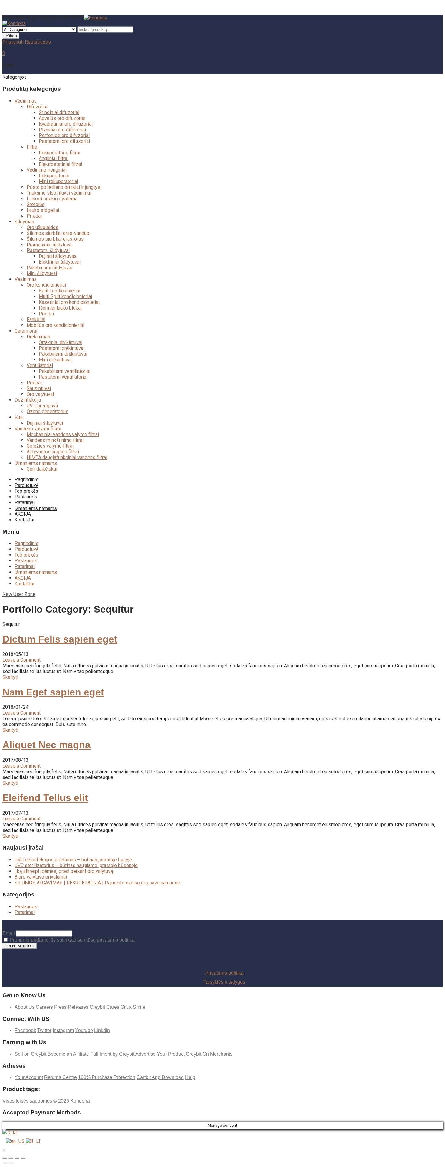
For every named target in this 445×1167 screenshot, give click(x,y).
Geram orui (26, 331)
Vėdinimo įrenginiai (47, 170)
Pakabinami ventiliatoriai (64, 371)
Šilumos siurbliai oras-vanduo (58, 233)
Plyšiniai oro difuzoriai (62, 130)
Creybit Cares (104, 1007)
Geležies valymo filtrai (50, 446)
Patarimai (25, 502)
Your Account (29, 1077)
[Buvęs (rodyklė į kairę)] (4, 1163)
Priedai (34, 216)
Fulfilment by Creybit (112, 1054)
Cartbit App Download (160, 1077)
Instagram (63, 1030)
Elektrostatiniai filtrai (60, 164)
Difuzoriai (37, 107)
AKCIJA (23, 514)
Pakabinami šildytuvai (49, 268)
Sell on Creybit (30, 1054)
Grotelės (35, 204)
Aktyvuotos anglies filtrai (53, 452)
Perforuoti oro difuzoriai (64, 135)
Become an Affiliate (69, 1054)
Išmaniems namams (36, 463)
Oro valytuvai (40, 394)
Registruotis (38, 42)
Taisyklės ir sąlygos (224, 982)
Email (8, 933)
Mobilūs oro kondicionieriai (55, 325)
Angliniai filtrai (53, 158)
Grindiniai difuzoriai (59, 112)
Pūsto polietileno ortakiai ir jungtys (63, 187)
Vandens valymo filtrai (38, 429)
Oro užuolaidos (42, 227)
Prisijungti (13, 42)
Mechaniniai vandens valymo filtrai (63, 434)
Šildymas (24, 222)
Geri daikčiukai (42, 469)
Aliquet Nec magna (46, 744)
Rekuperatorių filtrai (59, 153)
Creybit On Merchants (209, 1054)
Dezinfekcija (28, 400)
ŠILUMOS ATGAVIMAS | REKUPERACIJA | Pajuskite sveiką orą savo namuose (97, 883)
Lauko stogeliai (43, 210)
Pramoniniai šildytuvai (50, 245)
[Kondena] (95, 18)
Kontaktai (24, 520)
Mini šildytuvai (42, 273)
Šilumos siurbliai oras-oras (55, 239)
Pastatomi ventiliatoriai (63, 377)
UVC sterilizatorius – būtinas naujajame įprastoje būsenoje (76, 865)
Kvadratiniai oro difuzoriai (66, 124)
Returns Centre (60, 1077)
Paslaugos (26, 497)
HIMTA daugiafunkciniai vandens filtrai (67, 457)
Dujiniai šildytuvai (45, 423)
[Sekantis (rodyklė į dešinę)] (10, 1163)
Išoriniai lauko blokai (60, 308)
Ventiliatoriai (40, 365)
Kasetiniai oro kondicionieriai (69, 302)
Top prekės (26, 491)
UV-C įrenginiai (42, 406)
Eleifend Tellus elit (45, 797)
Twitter (44, 1030)
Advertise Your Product (160, 1054)
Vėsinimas (26, 279)
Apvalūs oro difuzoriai (62, 118)
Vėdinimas (26, 101)
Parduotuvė (26, 485)
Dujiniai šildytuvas (58, 256)
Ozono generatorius (47, 411)
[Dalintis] (10, 1158)
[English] (16, 1141)
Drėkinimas (38, 337)
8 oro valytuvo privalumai (41, 877)
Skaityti (10, 677)
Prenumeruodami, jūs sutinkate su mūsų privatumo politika (71, 939)
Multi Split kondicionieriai (65, 296)
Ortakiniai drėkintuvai (60, 342)
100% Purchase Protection (106, 1077)
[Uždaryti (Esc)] (4, 1158)
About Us (25, 1007)
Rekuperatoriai (54, 176)
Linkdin (102, 1030)
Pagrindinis (26, 479)
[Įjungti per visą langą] (17, 1158)
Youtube (84, 1030)
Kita (19, 417)
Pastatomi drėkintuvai (61, 348)
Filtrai (32, 147)
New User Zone (18, 594)
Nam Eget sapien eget (53, 692)
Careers (44, 1007)
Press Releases (71, 1007)
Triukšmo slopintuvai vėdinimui (59, 193)
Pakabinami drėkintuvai (63, 354)
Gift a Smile (132, 1007)
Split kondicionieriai (59, 291)
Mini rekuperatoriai (58, 181)
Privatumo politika (224, 972)
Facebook (25, 1030)
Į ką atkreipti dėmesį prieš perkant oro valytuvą (64, 871)
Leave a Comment (21, 660)
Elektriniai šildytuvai (60, 262)
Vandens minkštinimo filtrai (55, 440)
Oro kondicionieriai (46, 285)
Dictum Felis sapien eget (59, 639)
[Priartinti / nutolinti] (23, 1158)
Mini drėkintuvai (55, 360)
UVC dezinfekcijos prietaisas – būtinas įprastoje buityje (73, 860)
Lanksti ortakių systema (52, 199)
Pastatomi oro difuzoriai (64, 141)
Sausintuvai (39, 388)
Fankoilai (36, 319)
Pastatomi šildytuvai (48, 250)
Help (190, 1077)
